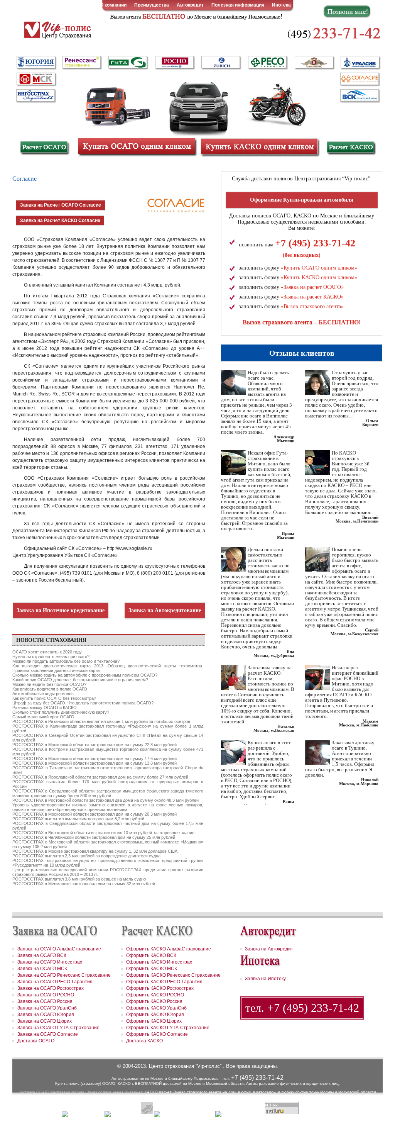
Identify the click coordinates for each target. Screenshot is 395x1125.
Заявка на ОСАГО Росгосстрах (50, 988)
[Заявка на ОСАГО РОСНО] (174, 63)
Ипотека (281, 5)
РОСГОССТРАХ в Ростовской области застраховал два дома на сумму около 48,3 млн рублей (105, 800)
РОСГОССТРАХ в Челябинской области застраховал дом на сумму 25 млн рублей (93, 837)
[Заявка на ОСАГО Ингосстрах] (35, 94)
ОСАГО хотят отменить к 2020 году (47, 652)
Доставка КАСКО (144, 1041)
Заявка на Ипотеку (265, 978)
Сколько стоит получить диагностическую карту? (60, 712)
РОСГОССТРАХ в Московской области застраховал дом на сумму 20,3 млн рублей (94, 814)
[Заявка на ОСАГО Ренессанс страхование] (81, 63)
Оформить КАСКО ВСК (151, 955)
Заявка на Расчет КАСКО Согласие (60, 220)
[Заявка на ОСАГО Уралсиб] (359, 63)
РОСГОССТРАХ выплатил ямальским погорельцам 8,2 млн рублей (78, 818)
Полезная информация (237, 5)
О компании (113, 5)
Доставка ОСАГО (35, 1041)
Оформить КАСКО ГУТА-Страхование (167, 1027)
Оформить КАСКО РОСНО (155, 995)
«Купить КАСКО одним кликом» (319, 277)
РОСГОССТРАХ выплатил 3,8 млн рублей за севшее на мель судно (79, 879)
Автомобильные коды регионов (43, 693)
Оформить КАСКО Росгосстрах (160, 988)
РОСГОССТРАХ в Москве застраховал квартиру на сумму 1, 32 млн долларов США (94, 851)
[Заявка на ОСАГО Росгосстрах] (314, 63)
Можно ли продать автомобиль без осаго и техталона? (66, 661)
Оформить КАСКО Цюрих (154, 1021)
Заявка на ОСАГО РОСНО (45, 995)
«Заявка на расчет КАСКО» (312, 297)
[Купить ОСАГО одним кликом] (136, 146)
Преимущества (151, 5)
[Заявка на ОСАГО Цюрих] (220, 63)
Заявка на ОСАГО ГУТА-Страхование (58, 1027)
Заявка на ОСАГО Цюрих (44, 1021)
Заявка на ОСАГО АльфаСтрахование (59, 949)
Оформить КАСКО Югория (155, 1014)
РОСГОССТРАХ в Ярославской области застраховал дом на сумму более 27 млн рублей (100, 777)
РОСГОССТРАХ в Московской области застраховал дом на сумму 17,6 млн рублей (94, 758)
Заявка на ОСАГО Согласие (47, 1034)
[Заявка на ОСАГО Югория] (35, 62)
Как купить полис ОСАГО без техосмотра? (54, 698)
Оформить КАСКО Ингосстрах (159, 962)
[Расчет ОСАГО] (44, 148)
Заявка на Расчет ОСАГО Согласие (60, 205)
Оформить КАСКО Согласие (157, 1034)
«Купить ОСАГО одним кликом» (319, 268)
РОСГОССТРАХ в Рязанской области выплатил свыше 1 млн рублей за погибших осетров (101, 721)
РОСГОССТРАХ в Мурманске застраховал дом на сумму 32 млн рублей (83, 883)
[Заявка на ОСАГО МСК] (35, 79)
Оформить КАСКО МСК (151, 968)
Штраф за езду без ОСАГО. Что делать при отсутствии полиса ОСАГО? (83, 703)
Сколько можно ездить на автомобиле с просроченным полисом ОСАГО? (84, 675)
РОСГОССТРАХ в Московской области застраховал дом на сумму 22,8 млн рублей (94, 744)
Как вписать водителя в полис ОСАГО (49, 689)
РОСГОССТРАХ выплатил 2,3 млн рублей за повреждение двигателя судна (86, 856)
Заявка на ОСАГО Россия (45, 1001)
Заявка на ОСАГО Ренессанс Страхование (64, 975)
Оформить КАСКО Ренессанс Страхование (173, 975)
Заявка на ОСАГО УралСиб (47, 1008)
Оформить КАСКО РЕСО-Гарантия (164, 981)
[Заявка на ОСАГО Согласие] (359, 79)
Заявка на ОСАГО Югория (45, 1014)
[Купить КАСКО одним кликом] (259, 146)
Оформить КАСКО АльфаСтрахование (168, 949)
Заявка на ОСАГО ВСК (41, 955)
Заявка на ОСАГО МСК (42, 968)
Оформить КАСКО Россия (154, 1001)
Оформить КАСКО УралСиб (156, 1008)
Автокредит (190, 5)
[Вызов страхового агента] (195, 16)
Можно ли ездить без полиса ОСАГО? (49, 684)
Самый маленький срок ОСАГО (43, 716)
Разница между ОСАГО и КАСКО (44, 707)
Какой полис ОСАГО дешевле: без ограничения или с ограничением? (80, 679)
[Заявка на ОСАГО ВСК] (359, 95)
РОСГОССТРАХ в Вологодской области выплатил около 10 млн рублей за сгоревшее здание (103, 832)
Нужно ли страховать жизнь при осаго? (50, 656)
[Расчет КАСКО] (351, 148)
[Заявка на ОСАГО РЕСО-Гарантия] (267, 62)
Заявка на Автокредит (269, 949)
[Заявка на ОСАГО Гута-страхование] (128, 63)
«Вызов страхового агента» (312, 306)
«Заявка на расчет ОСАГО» (312, 287)
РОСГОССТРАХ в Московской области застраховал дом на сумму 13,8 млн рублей (94, 763)
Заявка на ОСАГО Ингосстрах (49, 962)
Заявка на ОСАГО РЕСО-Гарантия (55, 981)
